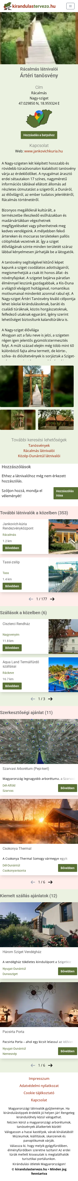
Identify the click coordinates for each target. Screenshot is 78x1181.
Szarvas (8, 790)
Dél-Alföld (9, 785)
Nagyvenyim (11, 634)
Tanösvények (39, 445)
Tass (6, 573)
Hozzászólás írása (65, 493)
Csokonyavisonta (14, 870)
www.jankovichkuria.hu (43, 151)
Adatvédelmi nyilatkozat (39, 1085)
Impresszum (39, 1078)
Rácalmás (9, 534)
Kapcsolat (39, 1100)
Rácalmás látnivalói (39, 450)
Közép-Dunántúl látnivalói (39, 456)
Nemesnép (10, 1054)
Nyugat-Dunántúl (14, 968)
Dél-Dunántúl (11, 865)
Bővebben (12, 548)
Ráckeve (8, 673)
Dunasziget (10, 974)
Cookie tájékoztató (39, 1092)
